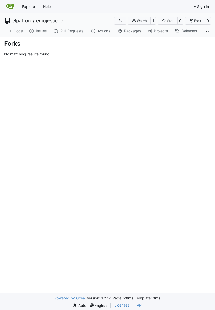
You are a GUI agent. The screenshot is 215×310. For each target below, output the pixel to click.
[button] (139, 21)
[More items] (206, 31)
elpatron (21, 20)
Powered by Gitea (69, 298)
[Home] (10, 6)
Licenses (121, 305)
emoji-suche (49, 20)
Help (47, 6)
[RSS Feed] (120, 21)
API (140, 305)
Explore (28, 6)
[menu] (79, 305)
